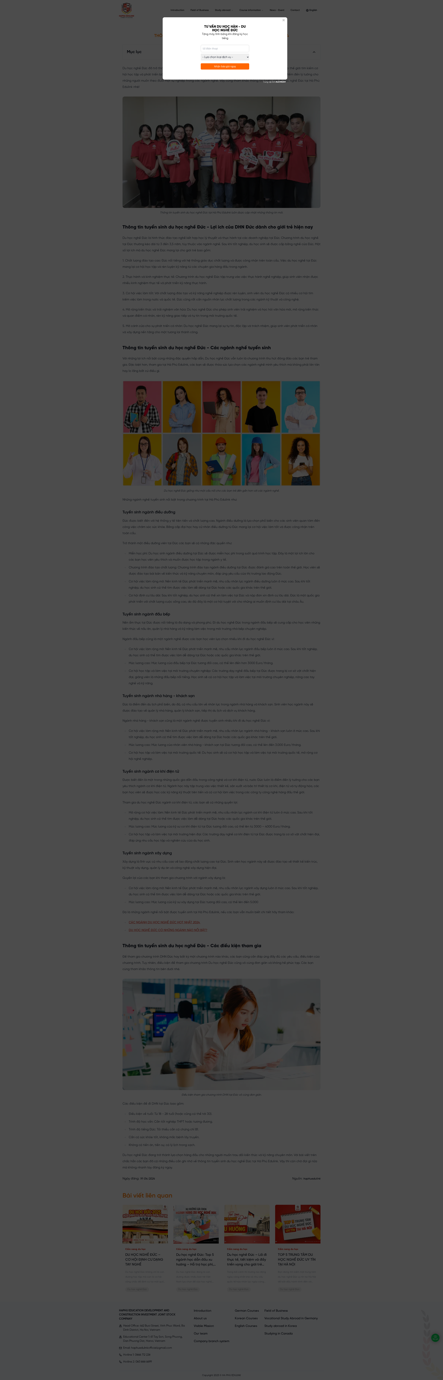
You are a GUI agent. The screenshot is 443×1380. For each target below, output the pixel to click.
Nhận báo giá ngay (225, 66)
